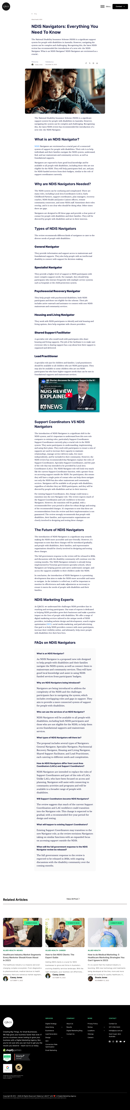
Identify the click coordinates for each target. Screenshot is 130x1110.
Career (62, 950)
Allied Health (35, 19)
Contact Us (70, 1034)
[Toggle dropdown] (61, 1037)
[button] (97, 899)
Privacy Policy (93, 1024)
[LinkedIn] (93, 63)
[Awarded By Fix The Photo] (19, 1067)
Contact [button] (119, 6)
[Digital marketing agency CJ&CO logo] (8, 1022)
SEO (49, 624)
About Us (70, 1024)
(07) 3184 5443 (114, 1027)
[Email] (97, 63)
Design (47, 1037)
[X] (89, 63)
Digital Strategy (50, 1024)
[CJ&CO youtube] (120, 1041)
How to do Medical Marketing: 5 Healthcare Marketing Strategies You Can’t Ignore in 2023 (106, 957)
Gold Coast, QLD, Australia (115, 1035)
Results (69, 1027)
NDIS (40, 19)
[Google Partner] (7, 1068)
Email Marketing (51, 1050)
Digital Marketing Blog (74, 1031)
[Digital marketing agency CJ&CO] (6, 6)
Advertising (49, 1027)
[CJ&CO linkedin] (117, 1041)
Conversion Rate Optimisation (51, 1045)
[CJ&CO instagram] (113, 1041)
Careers (90, 1037)
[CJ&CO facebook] (109, 1041)
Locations (91, 1031)
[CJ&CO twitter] (124, 1041)
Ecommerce (49, 1031)
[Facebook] (86, 63)
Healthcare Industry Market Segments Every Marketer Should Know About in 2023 (22, 957)
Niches (20, 950)
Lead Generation (51, 1034)
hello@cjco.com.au (115, 1031)
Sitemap (91, 1034)
